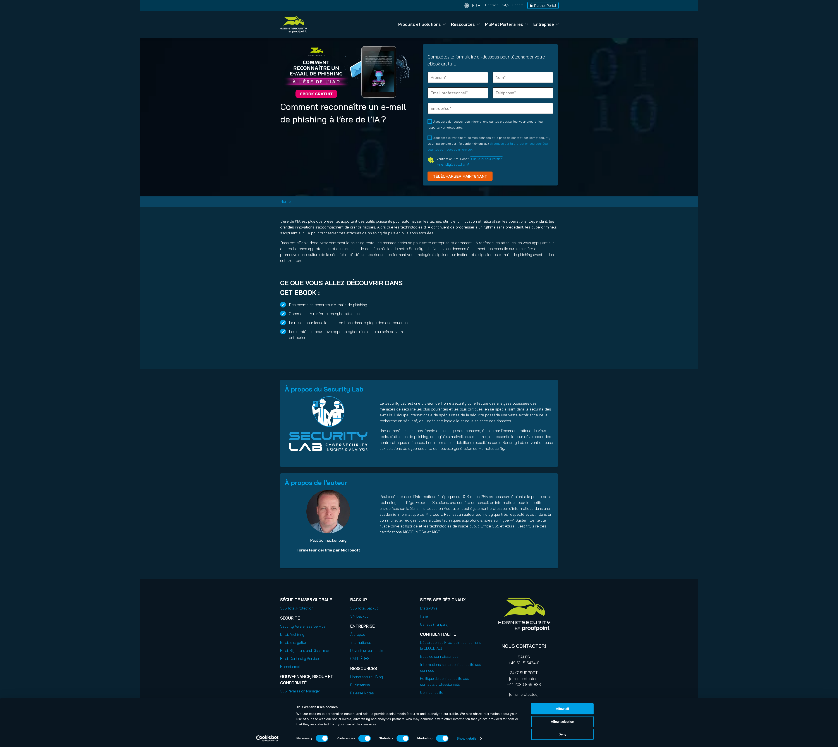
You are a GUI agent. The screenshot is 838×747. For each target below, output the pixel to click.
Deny (562, 734)
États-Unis (428, 608)
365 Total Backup (364, 608)
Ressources (463, 24)
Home (285, 201)
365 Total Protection (296, 608)
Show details (466, 738)
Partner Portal (545, 5)
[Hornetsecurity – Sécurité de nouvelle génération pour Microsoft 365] (293, 24)
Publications (360, 685)
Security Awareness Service (302, 626)
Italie (424, 616)
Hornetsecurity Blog (366, 677)
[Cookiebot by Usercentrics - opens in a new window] (267, 738)
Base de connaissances (439, 656)
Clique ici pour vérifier (486, 159)
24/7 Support (512, 5)
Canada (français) (434, 624)
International (360, 642)
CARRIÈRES (359, 658)
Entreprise (543, 24)
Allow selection (562, 721)
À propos (357, 634)
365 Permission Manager (300, 691)
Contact (491, 5)
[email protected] (524, 678)
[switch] (364, 738)
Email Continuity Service (299, 658)
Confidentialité (431, 692)
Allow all (562, 709)
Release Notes (362, 693)
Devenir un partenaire (367, 650)
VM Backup (359, 616)
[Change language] (472, 5)
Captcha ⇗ (453, 164)
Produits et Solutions (419, 24)
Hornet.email (290, 666)
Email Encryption (293, 642)
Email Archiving (292, 634)
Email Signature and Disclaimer (304, 650)
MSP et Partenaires (504, 24)
